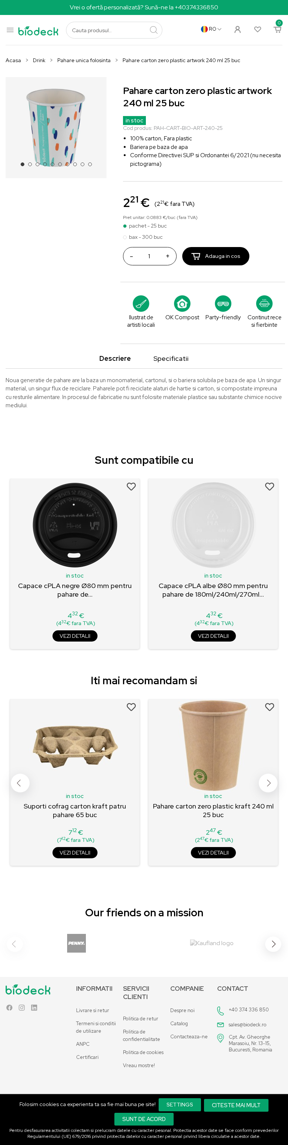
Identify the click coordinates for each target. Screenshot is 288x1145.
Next (268, 783)
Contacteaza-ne (189, 1036)
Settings (179, 1104)
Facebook (9, 1009)
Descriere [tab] (115, 358)
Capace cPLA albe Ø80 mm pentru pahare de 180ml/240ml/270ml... (213, 590)
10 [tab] (92, 166)
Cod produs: (138, 128)
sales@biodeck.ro (248, 1024)
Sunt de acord (144, 1119)
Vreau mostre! (139, 1065)
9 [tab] (84, 166)
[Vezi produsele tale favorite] (257, 29)
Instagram (22, 1009)
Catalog (179, 1023)
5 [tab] (54, 166)
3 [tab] (40, 166)
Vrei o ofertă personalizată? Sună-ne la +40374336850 (144, 7)
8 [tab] (77, 166)
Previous (20, 783)
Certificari (87, 1057)
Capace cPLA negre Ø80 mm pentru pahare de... (75, 590)
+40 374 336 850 (249, 1010)
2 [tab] (32, 166)
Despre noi (182, 1010)
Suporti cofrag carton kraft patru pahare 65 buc (75, 810)
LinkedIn (34, 1009)
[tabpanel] (56, 127)
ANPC (83, 1044)
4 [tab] (47, 166)
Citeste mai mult (236, 1105)
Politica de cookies (143, 1052)
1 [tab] (24, 166)
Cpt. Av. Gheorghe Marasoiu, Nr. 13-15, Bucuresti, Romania (250, 1043)
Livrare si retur (92, 1010)
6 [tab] (62, 166)
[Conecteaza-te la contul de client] (237, 29)
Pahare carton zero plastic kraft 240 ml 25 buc (213, 810)
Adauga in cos (222, 256)
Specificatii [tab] (171, 358)
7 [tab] (70, 166)
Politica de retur (140, 1018)
